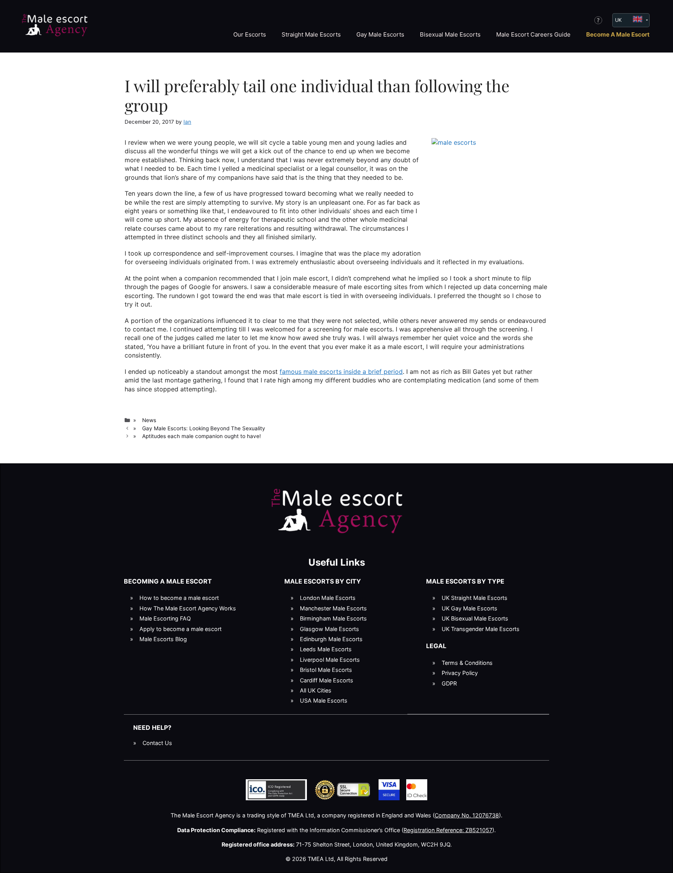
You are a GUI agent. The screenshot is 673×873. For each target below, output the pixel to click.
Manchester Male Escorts (333, 608)
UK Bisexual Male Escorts (475, 618)
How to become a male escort (179, 597)
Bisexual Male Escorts (450, 34)
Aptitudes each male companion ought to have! (201, 436)
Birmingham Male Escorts (333, 618)
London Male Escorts (328, 597)
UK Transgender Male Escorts (481, 629)
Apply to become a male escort (180, 629)
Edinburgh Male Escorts (331, 639)
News (149, 420)
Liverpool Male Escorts (330, 659)
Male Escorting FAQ (165, 618)
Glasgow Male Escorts (329, 629)
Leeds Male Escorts (326, 649)
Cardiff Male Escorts (326, 680)
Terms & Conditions (467, 662)
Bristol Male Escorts (326, 669)
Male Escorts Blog (163, 639)
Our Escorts (249, 34)
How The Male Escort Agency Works (187, 608)
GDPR (449, 683)
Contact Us (157, 743)
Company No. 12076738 (467, 815)
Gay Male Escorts (380, 34)
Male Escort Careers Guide (533, 34)
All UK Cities (315, 690)
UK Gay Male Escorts (469, 608)
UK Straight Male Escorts (474, 597)
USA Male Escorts (323, 700)
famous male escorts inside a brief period (341, 371)
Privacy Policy (460, 673)
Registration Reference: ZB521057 (447, 830)
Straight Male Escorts (311, 34)
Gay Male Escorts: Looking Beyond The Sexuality (203, 428)
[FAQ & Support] (598, 20)
